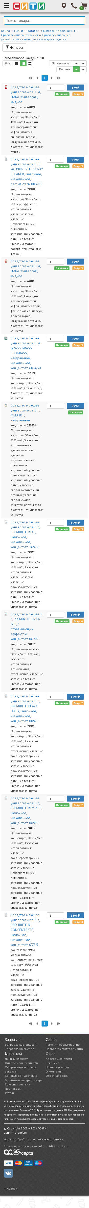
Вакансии (52, 1063)
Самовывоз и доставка (21, 1075)
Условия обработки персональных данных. (34, 1139)
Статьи (9, 1093)
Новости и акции (57, 1067)
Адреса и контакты (59, 1059)
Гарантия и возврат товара (24, 1080)
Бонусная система (17, 1084)
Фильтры (16, 47)
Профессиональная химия (19, 35)
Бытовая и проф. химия (59, 31)
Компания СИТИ (12, 31)
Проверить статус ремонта (64, 1049)
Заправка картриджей (20, 1044)
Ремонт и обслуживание (63, 1044)
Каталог (33, 31)
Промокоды (13, 1088)
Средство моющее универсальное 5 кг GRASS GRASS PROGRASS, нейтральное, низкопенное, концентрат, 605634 (26, 353)
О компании (54, 1071)
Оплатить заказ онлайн (21, 1063)
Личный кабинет (16, 1059)
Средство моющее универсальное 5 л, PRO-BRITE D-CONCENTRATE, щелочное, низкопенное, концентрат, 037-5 (25, 930)
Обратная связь (57, 1075)
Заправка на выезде (19, 1049)
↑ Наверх (10, 1188)
